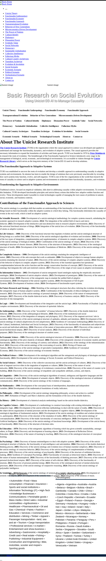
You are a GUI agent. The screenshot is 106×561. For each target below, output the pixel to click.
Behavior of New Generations (43, 115)
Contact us (77, 137)
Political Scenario (29, 137)
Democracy (8, 126)
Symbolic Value (78, 121)
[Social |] (6, 2)
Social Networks (95, 121)
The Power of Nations (12, 121)
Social (9, 555)
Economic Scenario (11, 137)
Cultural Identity (31, 121)
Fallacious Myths (69, 126)
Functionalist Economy (55, 110)
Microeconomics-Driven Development (75, 115)
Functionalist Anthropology (30, 110)
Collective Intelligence (49, 126)
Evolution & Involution (62, 131)
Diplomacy (46, 121)
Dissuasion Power (61, 121)
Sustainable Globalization (26, 126)
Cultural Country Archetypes (15, 131)
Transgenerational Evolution (15, 115)
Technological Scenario (50, 137)
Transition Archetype (40, 131)
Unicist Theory (9, 110)
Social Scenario (81, 131)
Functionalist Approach (78, 110)
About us (66, 137)
